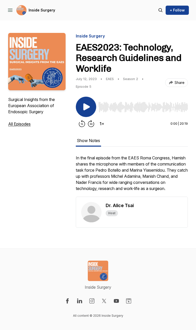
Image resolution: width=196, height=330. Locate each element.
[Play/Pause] (86, 107)
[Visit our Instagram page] (91, 300)
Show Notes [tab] (88, 140)
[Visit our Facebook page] (67, 300)
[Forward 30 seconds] (91, 123)
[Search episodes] (160, 10)
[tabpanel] (132, 176)
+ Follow (177, 10)
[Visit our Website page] (128, 300)
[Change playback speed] (102, 123)
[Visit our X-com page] (104, 300)
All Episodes (19, 123)
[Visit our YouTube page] (116, 300)
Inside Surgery (42, 10)
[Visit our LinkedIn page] (79, 300)
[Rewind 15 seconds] (81, 123)
